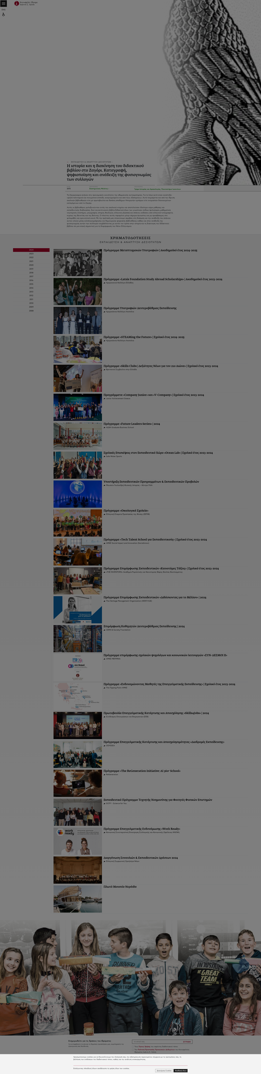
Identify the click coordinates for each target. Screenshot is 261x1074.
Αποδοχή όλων (181, 1071)
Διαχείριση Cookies (164, 1071)
